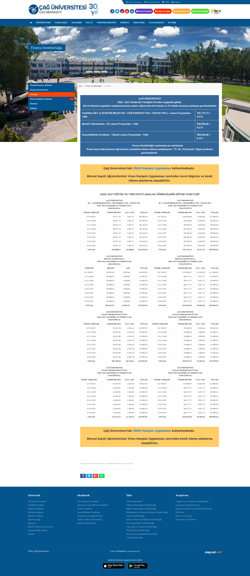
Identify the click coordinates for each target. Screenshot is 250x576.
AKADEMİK (76, 22)
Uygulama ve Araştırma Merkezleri (192, 501)
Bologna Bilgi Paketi (37, 530)
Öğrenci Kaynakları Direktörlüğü (141, 505)
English (177, 2)
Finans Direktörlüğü (93, 86)
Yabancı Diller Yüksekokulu (89, 519)
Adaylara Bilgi (201, 11)
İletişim (33, 108)
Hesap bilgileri (124, 145)
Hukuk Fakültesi (84, 508)
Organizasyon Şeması (41, 85)
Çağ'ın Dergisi (163, 11)
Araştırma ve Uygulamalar (89, 516)
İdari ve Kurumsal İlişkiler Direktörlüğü (144, 519)
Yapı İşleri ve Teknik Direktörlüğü (141, 526)
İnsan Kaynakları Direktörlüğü (140, 523)
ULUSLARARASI (156, 22)
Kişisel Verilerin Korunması (40, 526)
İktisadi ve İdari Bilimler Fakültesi (92, 505)
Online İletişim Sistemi (41, 99)
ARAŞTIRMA (139, 22)
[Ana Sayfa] (63, 9)
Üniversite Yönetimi (37, 501)
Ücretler (34, 94)
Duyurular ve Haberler (186, 519)
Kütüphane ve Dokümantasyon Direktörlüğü (147, 512)
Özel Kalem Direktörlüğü (137, 530)
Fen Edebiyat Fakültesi (88, 501)
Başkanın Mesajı (35, 508)
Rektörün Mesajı (35, 516)
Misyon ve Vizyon (184, 516)
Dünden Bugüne (35, 512)
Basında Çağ (34, 519)
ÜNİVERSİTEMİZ (43, 22)
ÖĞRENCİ (124, 22)
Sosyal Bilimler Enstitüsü (88, 512)
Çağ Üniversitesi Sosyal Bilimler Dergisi (194, 508)
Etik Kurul (180, 512)
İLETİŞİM (172, 22)
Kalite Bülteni (182, 11)
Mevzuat (32, 523)
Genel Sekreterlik (134, 501)
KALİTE (89, 22)
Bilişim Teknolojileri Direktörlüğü (141, 508)
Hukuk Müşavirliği (134, 537)
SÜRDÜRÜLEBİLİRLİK (106, 22)
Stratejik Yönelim (36, 505)
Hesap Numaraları (39, 89)
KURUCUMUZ (61, 22)
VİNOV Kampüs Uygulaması (152, 168)
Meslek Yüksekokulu (86, 523)
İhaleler (34, 103)
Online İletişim (145, 11)
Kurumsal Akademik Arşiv (188, 505)
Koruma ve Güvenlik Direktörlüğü (141, 534)
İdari (80, 86)
